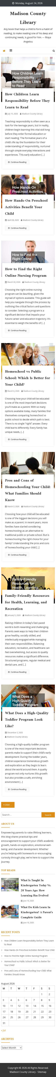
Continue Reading (18, 162)
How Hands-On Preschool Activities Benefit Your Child (26, 207)
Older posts (10, 804)
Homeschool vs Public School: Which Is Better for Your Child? (27, 378)
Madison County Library (28, 18)
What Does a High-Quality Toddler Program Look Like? (27, 719)
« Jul (3, 1030)
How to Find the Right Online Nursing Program (26, 272)
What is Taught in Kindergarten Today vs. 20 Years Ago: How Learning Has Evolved (36, 888)
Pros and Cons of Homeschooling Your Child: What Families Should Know (27, 490)
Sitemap (42, 1072)
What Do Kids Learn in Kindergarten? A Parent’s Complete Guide (37, 912)
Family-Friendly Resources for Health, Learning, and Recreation (27, 602)
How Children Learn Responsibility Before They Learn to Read (27, 101)
